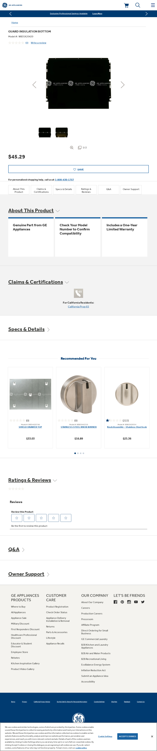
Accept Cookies (127, 736)
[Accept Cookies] (152, 736)
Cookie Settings (105, 736)
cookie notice (81, 748)
